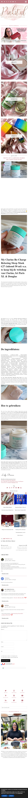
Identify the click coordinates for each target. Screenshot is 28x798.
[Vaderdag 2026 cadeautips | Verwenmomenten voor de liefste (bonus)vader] (20, 520)
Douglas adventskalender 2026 (7, 529)
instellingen (19, 793)
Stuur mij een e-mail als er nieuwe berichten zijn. (10, 657)
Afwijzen (11, 795)
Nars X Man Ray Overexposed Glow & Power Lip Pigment (12, 481)
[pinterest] (10, 1)
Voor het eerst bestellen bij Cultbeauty (8, 480)
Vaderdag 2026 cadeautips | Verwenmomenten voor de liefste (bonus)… (20, 532)
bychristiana (9, 589)
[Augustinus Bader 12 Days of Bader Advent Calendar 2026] (20, 498)
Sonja (7, 605)
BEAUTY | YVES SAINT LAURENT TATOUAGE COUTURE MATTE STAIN (21, 548)
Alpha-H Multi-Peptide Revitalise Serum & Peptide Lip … (7, 510)
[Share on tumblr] (8, 538)
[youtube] (13, 1)
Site (1, 651)
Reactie (2, 629)
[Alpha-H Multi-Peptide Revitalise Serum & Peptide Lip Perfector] (7, 498)
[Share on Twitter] (6, 538)
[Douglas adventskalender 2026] (7, 520)
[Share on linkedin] (11, 538)
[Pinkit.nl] (14, 11)
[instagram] (6, 1)
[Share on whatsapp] (10, 538)
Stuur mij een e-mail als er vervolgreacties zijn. (9, 655)
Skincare (13, 541)
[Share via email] (4, 538)
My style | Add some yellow (19, 597)
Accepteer (4, 795)
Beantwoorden (5, 573)
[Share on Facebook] (5, 538)
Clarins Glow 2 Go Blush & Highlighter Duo (9, 482)
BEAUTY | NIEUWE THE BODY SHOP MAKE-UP (6, 547)
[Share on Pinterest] (7, 538)
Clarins (4, 541)
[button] (26, 1)
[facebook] (8, 1)
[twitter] (4, 1)
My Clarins (8, 541)
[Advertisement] (14, 192)
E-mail (2, 646)
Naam (2, 642)
